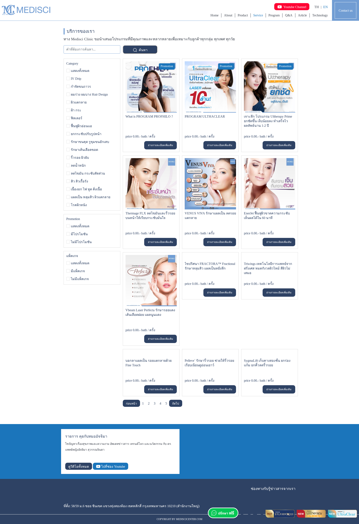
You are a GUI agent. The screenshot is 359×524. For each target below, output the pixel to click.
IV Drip (76, 78)
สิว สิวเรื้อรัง (79, 181)
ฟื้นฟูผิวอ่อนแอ (81, 126)
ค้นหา (143, 50)
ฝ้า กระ (76, 110)
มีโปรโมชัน (79, 234)
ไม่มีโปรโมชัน (81, 242)
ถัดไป (175, 403)
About (228, 15)
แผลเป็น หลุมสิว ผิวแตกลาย (90, 197)
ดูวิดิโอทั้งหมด (78, 466)
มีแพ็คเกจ (78, 271)
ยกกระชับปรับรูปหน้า (86, 134)
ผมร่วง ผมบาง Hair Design (89, 94)
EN (325, 7)
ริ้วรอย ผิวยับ (80, 157)
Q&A (289, 15)
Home (214, 15)
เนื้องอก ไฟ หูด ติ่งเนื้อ (86, 189)
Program (274, 15)
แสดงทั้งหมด (80, 71)
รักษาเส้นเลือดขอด (84, 149)
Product (243, 15)
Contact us (346, 10)
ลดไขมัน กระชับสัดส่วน (88, 173)
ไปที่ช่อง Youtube (112, 466)
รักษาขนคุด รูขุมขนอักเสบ (90, 142)
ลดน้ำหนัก (78, 165)
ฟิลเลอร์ (76, 118)
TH (316, 7)
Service (258, 15)
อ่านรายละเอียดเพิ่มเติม (160, 145)
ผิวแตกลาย (79, 102)
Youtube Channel (294, 7)
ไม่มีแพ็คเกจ (80, 279)
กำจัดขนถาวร (81, 86)
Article (302, 15)
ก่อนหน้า (131, 403)
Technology (320, 15)
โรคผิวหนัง (79, 205)
